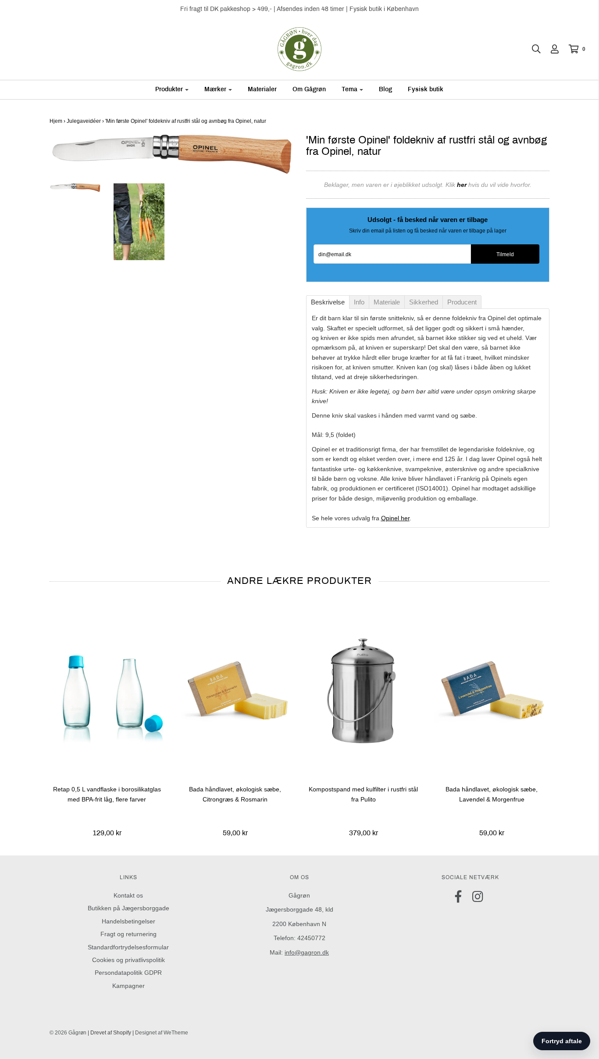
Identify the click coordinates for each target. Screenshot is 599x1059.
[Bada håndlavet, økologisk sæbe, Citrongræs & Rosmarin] (235, 690)
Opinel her (395, 518)
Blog (385, 89)
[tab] (327, 302)
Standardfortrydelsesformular (128, 947)
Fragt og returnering (128, 933)
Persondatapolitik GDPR (128, 972)
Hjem (56, 121)
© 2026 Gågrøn (68, 1033)
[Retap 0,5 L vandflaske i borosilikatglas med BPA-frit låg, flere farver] (107, 690)
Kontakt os (128, 895)
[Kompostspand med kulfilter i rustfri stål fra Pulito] (363, 690)
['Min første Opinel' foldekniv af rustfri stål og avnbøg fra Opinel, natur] (139, 221)
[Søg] (532, 49)
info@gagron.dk (307, 952)
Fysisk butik (425, 89)
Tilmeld (505, 254)
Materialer (262, 89)
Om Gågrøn (309, 89)
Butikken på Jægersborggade (128, 908)
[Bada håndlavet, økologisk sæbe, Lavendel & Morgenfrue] (491, 690)
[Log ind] (550, 49)
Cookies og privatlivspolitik (128, 959)
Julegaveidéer (84, 121)
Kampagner (128, 985)
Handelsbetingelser (128, 921)
